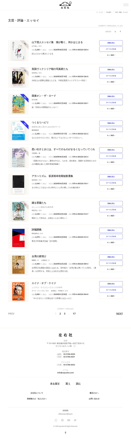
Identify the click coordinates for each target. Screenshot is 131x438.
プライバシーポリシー (65, 414)
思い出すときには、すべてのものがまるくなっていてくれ (63, 149)
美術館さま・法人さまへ (37, 398)
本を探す (108, 12)
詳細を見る (111, 43)
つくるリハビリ (40, 122)
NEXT (119, 313)
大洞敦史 (44, 260)
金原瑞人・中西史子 (57, 291)
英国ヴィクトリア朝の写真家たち (50, 69)
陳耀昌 (34, 260)
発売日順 (108, 31)
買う (68, 383)
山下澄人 (34, 46)
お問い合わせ (94, 398)
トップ (101, 12)
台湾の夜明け (39, 256)
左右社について (37, 393)
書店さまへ (94, 393)
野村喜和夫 (35, 233)
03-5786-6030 (69, 354)
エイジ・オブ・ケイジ (44, 283)
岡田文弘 (34, 210)
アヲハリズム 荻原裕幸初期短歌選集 (52, 176)
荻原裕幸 (34, 180)
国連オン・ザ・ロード (44, 95)
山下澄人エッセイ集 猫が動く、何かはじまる (57, 42)
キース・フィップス (38, 291)
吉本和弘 (34, 73)
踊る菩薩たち (39, 202)
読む (78, 383)
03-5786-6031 (69, 357)
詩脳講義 (36, 229)
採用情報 (65, 410)
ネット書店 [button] (110, 55)
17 (74, 313)
